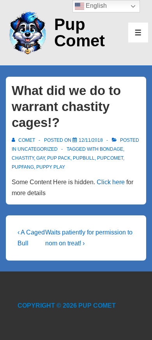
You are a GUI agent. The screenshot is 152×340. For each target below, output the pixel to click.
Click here (111, 182)
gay (40, 158)
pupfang (23, 167)
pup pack (59, 158)
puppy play (50, 167)
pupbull (84, 158)
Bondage (111, 149)
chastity (23, 158)
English (95, 5)
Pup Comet (79, 32)
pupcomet (110, 158)
